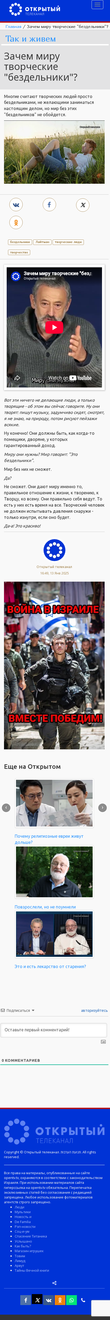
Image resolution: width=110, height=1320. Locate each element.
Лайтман (42, 242)
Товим (20, 1256)
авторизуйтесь (94, 1010)
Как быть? (23, 1246)
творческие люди (68, 242)
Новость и (23, 1216)
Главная (13, 26)
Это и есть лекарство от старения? (50, 966)
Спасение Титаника (31, 1236)
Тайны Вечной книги (32, 1270)
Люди (19, 1207)
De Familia (23, 1221)
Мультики (23, 1211)
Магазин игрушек (29, 1250)
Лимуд (20, 1260)
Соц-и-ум (22, 1231)
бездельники (20, 242)
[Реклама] (54, 665)
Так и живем (30, 39)
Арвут (19, 1265)
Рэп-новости (25, 1226)
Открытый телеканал (54, 567)
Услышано (23, 1241)
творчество (19, 252)
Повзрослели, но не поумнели (45, 906)
